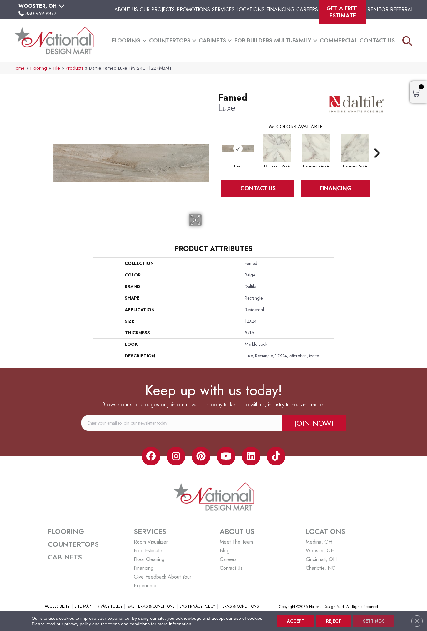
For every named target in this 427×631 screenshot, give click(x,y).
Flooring (126, 41)
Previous (215, 144)
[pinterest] (201, 456)
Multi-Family (292, 41)
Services (223, 9)
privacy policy (77, 623)
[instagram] (176, 456)
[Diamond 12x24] (277, 148)
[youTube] (226, 456)
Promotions (193, 9)
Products (74, 68)
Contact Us (377, 41)
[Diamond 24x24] (316, 148)
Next (376, 144)
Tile (56, 68)
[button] (144, 41)
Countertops (169, 41)
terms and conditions (129, 623)
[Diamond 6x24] (355, 148)
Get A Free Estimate (342, 12)
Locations (250, 9)
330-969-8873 (41, 13)
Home (19, 68)
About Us (126, 9)
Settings (373, 621)
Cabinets (212, 41)
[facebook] (151, 456)
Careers (307, 9)
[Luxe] (238, 148)
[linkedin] (251, 456)
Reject (333, 621)
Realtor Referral (390, 9)
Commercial (339, 41)
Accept (295, 621)
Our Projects (157, 9)
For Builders (253, 41)
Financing (280, 9)
